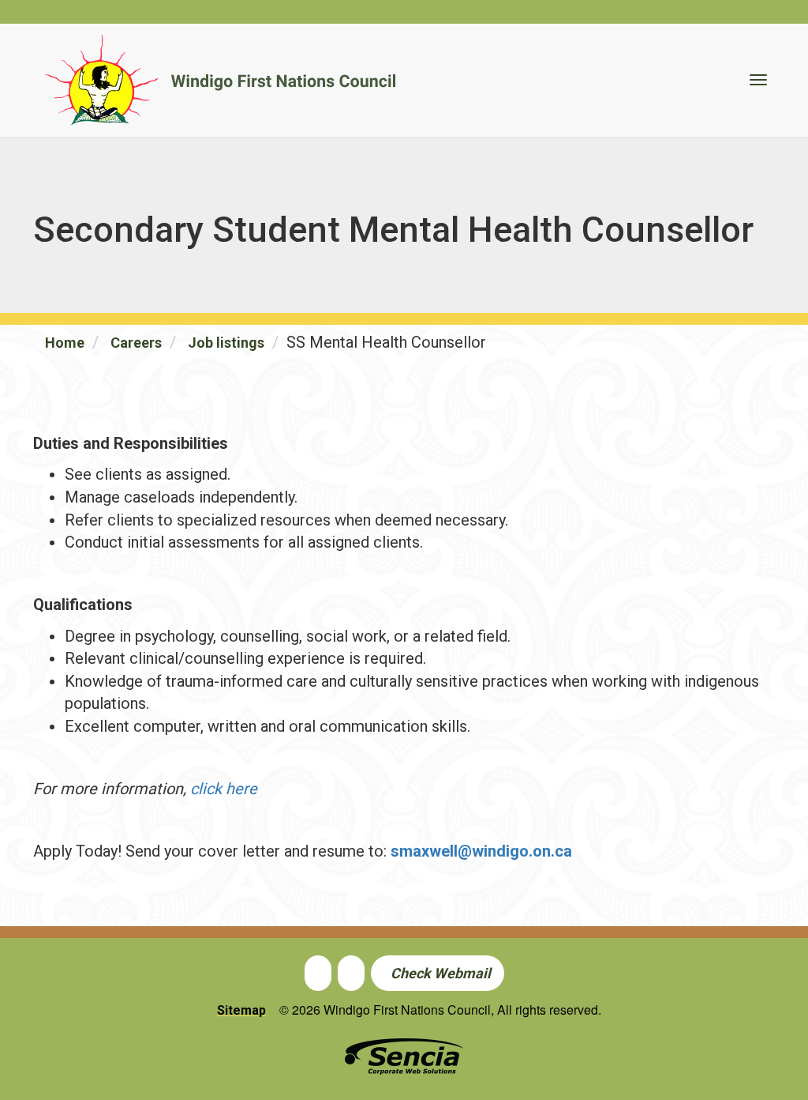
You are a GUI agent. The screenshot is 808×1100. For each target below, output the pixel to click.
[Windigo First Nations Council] (220, 80)
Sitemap (241, 1010)
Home (64, 342)
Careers (136, 342)
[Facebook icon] (318, 972)
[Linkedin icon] (351, 972)
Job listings (226, 342)
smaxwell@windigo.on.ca (481, 851)
